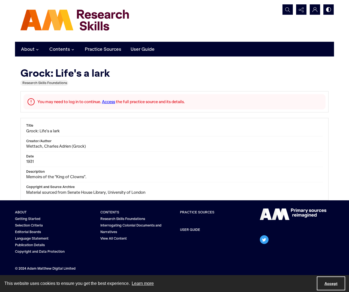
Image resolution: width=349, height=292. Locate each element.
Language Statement (32, 238)
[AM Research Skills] (75, 21)
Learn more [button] (143, 283)
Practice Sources (103, 49)
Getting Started (27, 219)
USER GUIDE (190, 230)
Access (108, 101)
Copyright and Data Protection (40, 251)
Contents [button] (59, 49)
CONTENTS (109, 212)
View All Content (113, 238)
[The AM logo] (293, 214)
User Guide (143, 49)
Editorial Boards (28, 232)
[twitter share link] (264, 239)
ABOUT (21, 212)
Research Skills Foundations (122, 219)
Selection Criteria (29, 225)
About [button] (28, 49)
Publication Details (30, 245)
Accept (331, 283)
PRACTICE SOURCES (197, 212)
